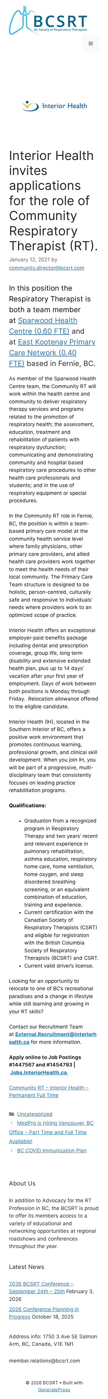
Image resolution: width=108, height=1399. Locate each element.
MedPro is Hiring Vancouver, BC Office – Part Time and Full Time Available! (51, 1132)
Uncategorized (34, 1114)
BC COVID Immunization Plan (52, 1151)
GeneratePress (54, 1389)
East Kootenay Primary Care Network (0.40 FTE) (52, 353)
